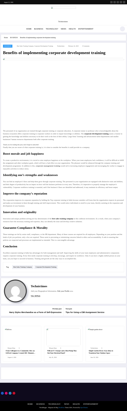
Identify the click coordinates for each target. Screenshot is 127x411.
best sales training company (25, 46)
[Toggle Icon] (3, 29)
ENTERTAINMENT (85, 29)
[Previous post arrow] (4, 310)
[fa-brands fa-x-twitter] (114, 2)
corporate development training (43, 46)
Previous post (57, 309)
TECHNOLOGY (52, 29)
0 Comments (85, 46)
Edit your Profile (63, 291)
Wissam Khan (11, 348)
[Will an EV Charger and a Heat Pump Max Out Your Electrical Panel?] (63, 337)
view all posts (35, 296)
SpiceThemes (84, 407)
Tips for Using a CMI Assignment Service (85, 312)
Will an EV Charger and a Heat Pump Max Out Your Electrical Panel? (62, 352)
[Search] (116, 29)
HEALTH (72, 29)
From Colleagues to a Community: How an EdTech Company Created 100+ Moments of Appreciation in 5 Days (20, 352)
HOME (29, 29)
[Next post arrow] (123, 310)
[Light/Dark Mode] (122, 28)
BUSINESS (38, 29)
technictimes (60, 46)
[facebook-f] (111, 2)
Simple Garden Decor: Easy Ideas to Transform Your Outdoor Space (101, 352)
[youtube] (124, 2)
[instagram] (121, 2)
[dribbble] (118, 2)
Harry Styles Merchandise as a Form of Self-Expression (35, 312)
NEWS (63, 29)
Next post (69, 309)
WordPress (61, 407)
